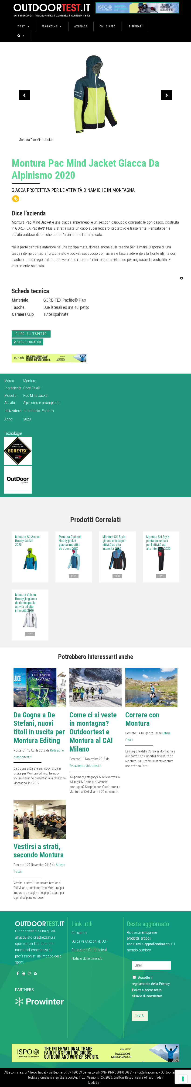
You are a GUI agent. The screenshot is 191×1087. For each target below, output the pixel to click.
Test (21, 26)
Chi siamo (107, 26)
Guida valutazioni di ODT (90, 941)
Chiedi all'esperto (31, 334)
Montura (29, 380)
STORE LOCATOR (29, 342)
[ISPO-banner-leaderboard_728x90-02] (49, 358)
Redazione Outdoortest (89, 949)
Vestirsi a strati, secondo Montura (39, 850)
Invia (140, 1016)
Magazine (50, 26)
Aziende (81, 26)
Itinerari (135, 26)
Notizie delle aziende (87, 958)
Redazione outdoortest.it (85, 766)
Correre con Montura (142, 719)
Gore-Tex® (32, 388)
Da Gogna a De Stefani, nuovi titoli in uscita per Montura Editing (39, 728)
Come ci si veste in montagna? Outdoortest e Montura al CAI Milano (93, 732)
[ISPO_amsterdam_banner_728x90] (137, 6)
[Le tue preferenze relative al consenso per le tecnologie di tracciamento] (182, 1078)
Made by (94, 1082)
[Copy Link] (15, 198)
